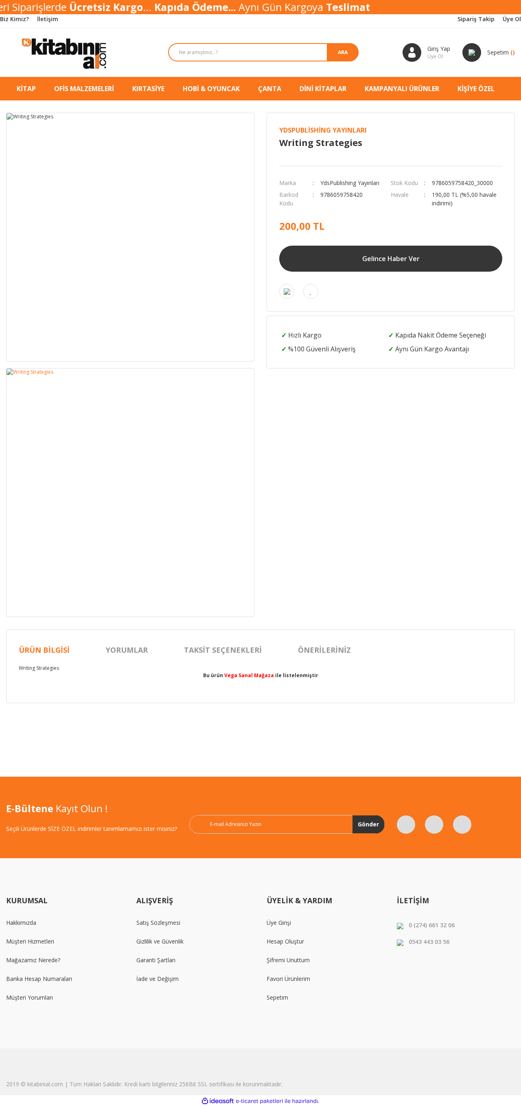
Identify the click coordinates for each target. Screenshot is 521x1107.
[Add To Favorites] (310, 291)
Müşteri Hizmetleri (30, 941)
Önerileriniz (324, 650)
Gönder (368, 824)
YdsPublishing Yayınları (323, 130)
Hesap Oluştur (285, 941)
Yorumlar (127, 650)
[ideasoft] (217, 1101)
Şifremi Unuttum (288, 960)
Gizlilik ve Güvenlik (160, 941)
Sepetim (277, 997)
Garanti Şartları (155, 960)
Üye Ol (512, 19)
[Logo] (65, 52)
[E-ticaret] (259, 1101)
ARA (343, 52)
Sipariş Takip (476, 19)
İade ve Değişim (157, 979)
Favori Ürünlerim (288, 979)
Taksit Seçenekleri (223, 650)
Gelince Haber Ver (391, 258)
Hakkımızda (21, 922)
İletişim (47, 19)
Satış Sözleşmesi (158, 922)
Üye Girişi (279, 922)
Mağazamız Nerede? (33, 960)
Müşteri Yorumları (29, 997)
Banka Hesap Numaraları (39, 979)
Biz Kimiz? (14, 19)
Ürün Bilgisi (44, 650)
